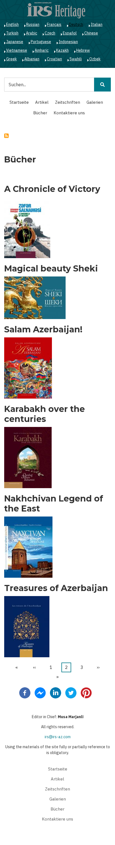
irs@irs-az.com (58, 736)
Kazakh (62, 50)
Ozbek (94, 58)
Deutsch (76, 24)
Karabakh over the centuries (44, 414)
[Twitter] (70, 692)
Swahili (76, 58)
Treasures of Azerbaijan (56, 588)
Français (54, 24)
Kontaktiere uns (69, 112)
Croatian (54, 58)
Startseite (19, 102)
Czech (50, 33)
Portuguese (41, 41)
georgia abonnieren (6, 136)
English (12, 24)
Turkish (12, 33)
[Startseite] (56, 10)
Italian (96, 24)
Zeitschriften (67, 102)
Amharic (42, 50)
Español (70, 33)
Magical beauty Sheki (51, 269)
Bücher (40, 112)
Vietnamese (16, 50)
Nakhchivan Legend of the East (53, 504)
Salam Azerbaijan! (43, 330)
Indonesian (68, 41)
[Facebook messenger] (40, 692)
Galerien (95, 102)
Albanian (31, 58)
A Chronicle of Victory (52, 189)
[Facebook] (24, 692)
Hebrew (83, 50)
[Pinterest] (86, 692)
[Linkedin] (55, 692)
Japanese (14, 41)
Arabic (31, 33)
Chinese (91, 33)
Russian (32, 24)
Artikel (42, 102)
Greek (11, 58)
